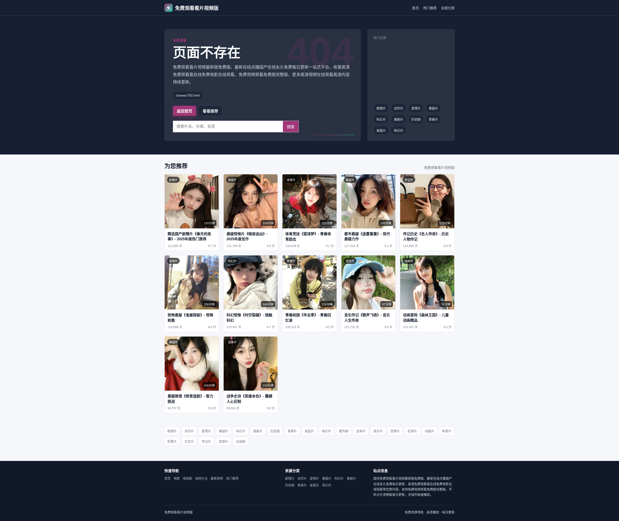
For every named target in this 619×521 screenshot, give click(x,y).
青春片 (433, 119)
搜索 (291, 127)
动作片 (398, 108)
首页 (415, 8)
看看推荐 (210, 111)
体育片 (446, 431)
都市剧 (343, 431)
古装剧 (240, 441)
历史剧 (416, 119)
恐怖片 (395, 431)
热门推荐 (430, 8)
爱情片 (416, 108)
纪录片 (412, 431)
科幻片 (381, 119)
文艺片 (189, 441)
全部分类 (448, 8)
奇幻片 (398, 130)
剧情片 (381, 108)
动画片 (429, 431)
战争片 (361, 431)
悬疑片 (433, 108)
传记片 (206, 441)
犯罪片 (172, 441)
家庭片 (381, 130)
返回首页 (184, 111)
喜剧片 (398, 119)
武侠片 (223, 441)
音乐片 (378, 431)
